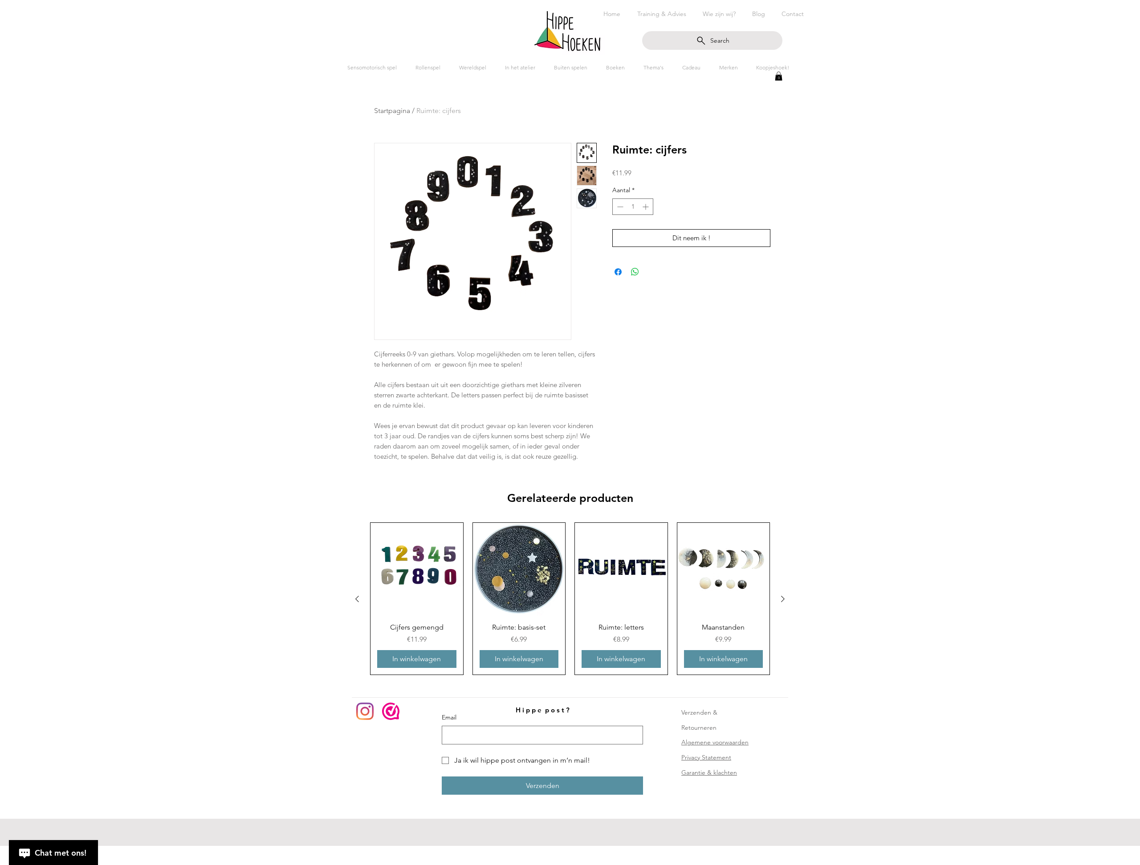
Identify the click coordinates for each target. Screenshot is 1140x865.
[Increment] (646, 206)
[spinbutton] (633, 206)
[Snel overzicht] (416, 569)
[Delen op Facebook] (618, 272)
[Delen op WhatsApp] (635, 272)
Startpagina (392, 110)
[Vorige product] (357, 599)
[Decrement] (619, 206)
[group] (570, 598)
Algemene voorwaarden (715, 742)
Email (449, 717)
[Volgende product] (783, 599)
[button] (778, 76)
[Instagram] (365, 711)
